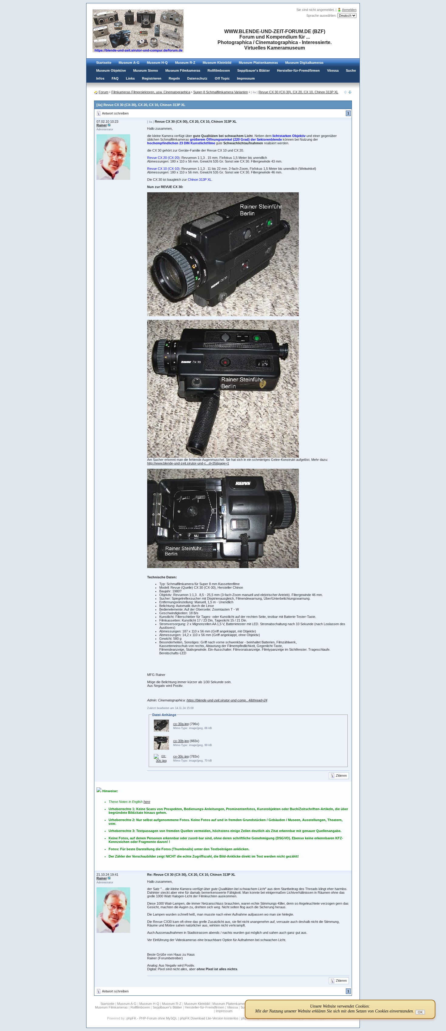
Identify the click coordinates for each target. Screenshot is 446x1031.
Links (130, 78)
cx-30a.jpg (181, 724)
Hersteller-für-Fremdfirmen (298, 70)
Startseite (103, 62)
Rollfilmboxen (219, 70)
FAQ (115, 78)
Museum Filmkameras (182, 70)
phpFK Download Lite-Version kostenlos (209, 1018)
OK (420, 1012)
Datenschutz (197, 78)
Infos (100, 78)
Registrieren (151, 78)
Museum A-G (129, 62)
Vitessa (333, 70)
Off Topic (222, 78)
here (147, 801)
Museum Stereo (145, 70)
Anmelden (349, 10)
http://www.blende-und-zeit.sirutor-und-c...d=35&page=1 (188, 463)
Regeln (174, 78)
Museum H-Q (157, 62)
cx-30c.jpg (181, 756)
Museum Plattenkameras (258, 62)
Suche (351, 70)
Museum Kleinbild (217, 62)
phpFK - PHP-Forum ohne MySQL (152, 1018)
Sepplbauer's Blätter (253, 70)
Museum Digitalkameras (304, 62)
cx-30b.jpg (181, 741)
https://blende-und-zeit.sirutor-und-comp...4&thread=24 (227, 700)
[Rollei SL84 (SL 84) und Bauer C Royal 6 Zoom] (350, 92)
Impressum (246, 78)
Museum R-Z (185, 62)
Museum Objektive (111, 70)
